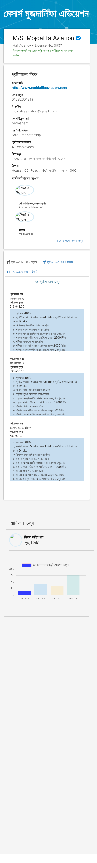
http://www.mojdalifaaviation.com (39, 87)
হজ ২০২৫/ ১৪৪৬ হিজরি (23, 271)
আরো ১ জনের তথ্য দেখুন (69, 240)
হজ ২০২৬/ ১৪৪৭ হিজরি (59, 261)
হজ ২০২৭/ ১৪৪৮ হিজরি (23, 261)
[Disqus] (46, 676)
